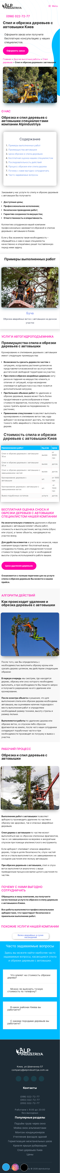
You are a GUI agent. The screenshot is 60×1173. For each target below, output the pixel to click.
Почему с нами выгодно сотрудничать (28, 170)
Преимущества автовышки (22, 149)
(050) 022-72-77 (30, 1103)
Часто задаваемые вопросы (23, 175)
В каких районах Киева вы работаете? (24, 1008)
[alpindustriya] (12, 5)
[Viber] (41, 1078)
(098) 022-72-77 (18, 16)
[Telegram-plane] (6, 1167)
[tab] (30, 976)
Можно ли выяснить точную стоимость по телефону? (25, 990)
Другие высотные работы (27, 59)
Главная (7, 59)
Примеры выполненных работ (24, 145)
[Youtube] (26, 1078)
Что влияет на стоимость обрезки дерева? (28, 976)
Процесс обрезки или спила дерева (27, 166)
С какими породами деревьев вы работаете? (28, 1022)
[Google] (34, 1078)
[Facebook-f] (18, 1078)
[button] (16, 51)
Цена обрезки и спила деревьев (25, 153)
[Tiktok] (24, 1167)
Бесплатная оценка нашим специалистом (30, 158)
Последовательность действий (25, 162)
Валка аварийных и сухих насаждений (30, 936)
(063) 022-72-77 (30, 1099)
